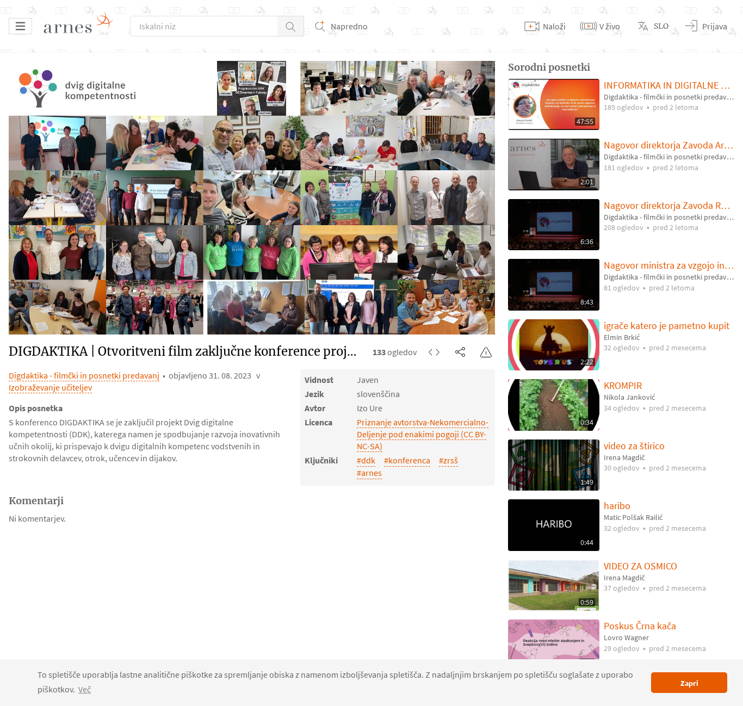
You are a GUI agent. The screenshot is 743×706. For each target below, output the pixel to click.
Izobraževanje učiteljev (50, 387)
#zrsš (448, 460)
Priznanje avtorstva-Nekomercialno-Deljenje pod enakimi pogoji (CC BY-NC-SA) (422, 434)
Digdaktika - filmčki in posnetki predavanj (84, 375)
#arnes (369, 472)
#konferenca (407, 460)
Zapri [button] (689, 683)
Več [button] (84, 689)
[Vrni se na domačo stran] (82, 26)
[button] (290, 26)
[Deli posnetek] (460, 352)
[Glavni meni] (20, 26)
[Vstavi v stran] (434, 352)
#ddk (366, 460)
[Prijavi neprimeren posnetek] (486, 352)
